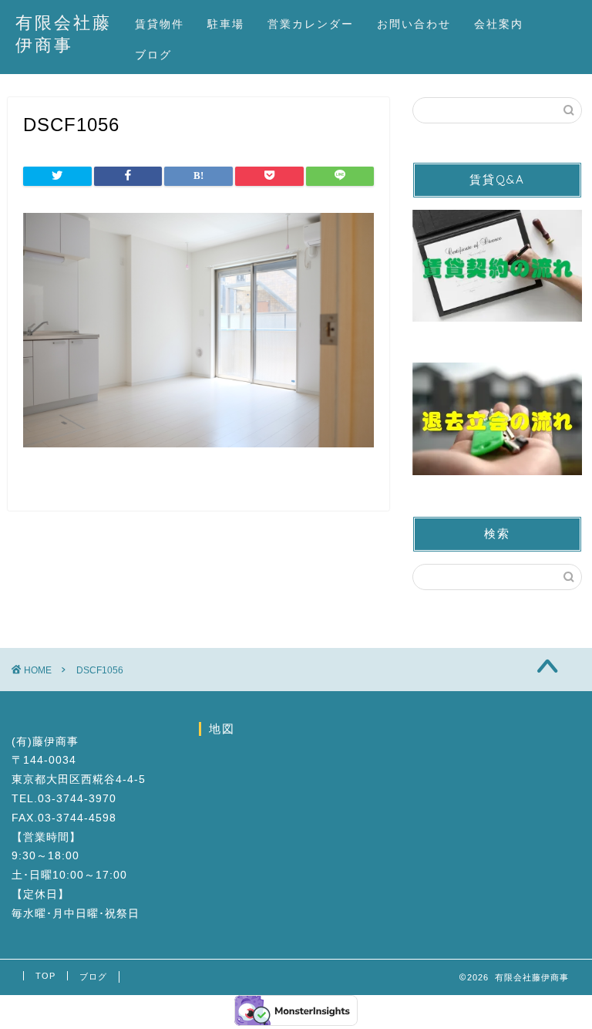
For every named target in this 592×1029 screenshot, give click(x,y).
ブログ (153, 55)
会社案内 (498, 24)
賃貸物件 (159, 24)
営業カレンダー (310, 24)
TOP (45, 975)
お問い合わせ (414, 24)
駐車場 (225, 24)
